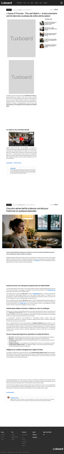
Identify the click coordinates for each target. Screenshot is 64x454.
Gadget (13, 439)
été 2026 (37, 260)
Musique (35, 437)
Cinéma (2, 436)
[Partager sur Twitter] (57, 10)
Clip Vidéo (3, 434)
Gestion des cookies (25, 452)
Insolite (13, 434)
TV (44, 434)
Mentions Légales (11, 452)
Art (22, 436)
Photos (2, 439)
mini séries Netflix (10, 392)
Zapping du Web (15, 436)
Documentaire (9, 162)
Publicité (24, 443)
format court (23, 303)
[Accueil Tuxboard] (6, 3)
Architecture (24, 434)
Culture (36, 3)
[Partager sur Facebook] (55, 10)
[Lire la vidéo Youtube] (21, 139)
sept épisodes (36, 293)
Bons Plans (19, 3)
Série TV (9, 10)
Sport (32, 3)
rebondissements (51, 290)
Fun (28, 3)
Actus (24, 3)
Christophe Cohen (21, 204)
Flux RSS (20, 452)
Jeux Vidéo (24, 441)
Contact (16, 452)
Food (41, 3)
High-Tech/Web (47, 432)
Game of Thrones (17, 162)
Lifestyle (45, 3)
